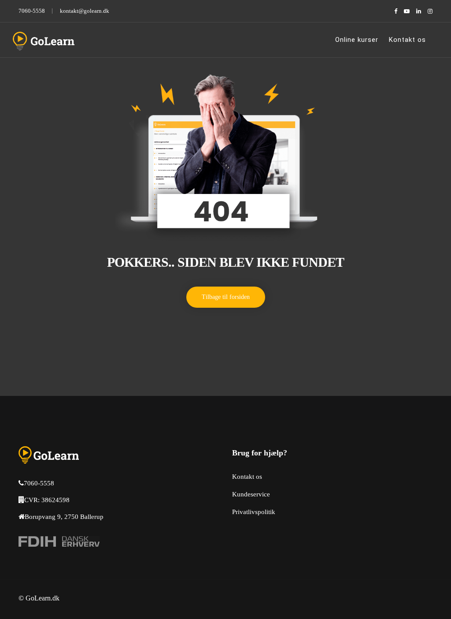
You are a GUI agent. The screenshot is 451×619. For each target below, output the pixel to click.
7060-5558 (31, 10)
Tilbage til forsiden (226, 297)
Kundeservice (251, 494)
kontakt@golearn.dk (84, 10)
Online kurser (356, 40)
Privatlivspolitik (253, 511)
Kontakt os (407, 40)
